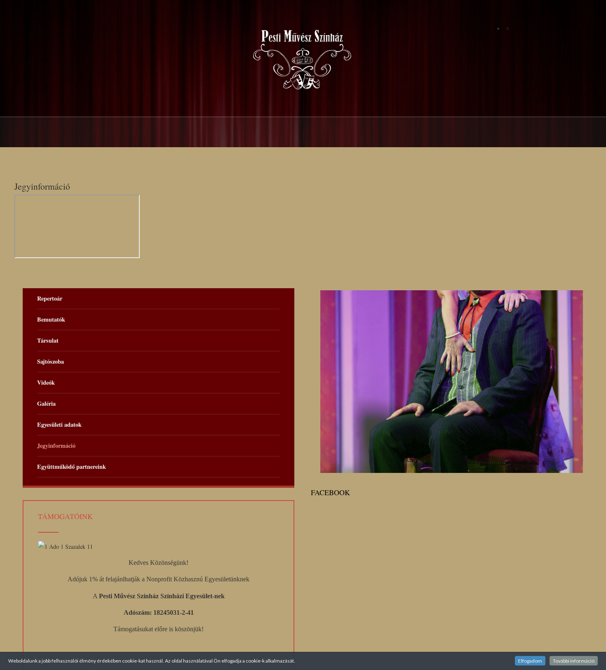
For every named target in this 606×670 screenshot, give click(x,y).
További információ (573, 661)
